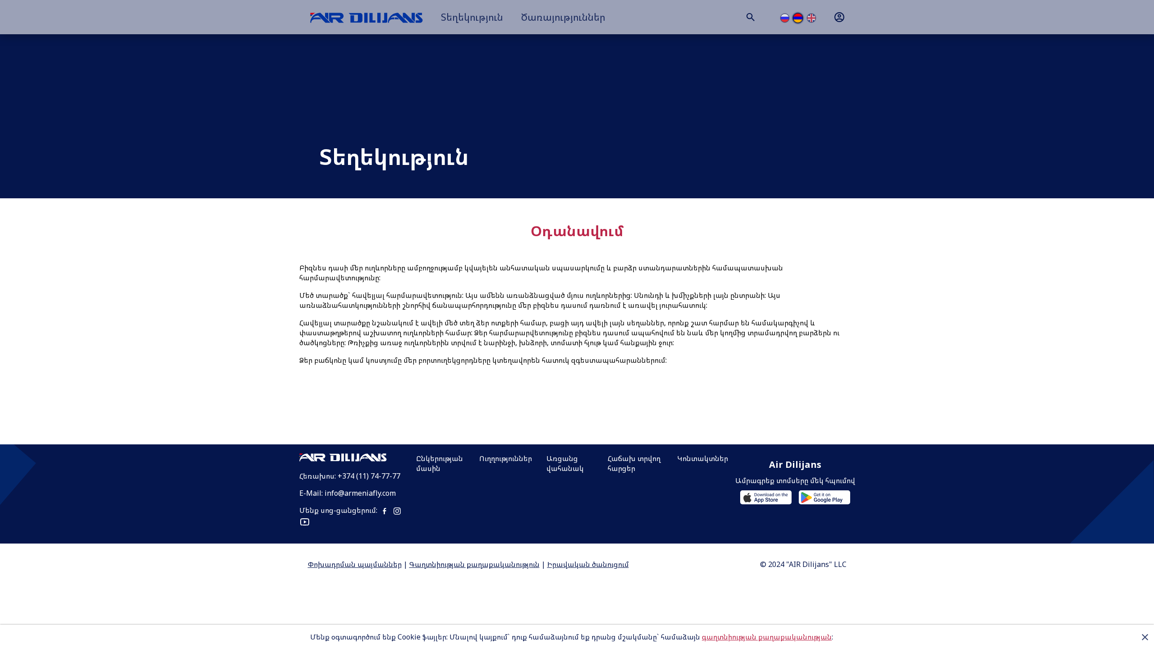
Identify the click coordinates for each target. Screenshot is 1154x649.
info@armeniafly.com (360, 493)
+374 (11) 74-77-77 (369, 476)
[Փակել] (1145, 636)
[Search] (750, 17)
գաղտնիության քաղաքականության (767, 637)
